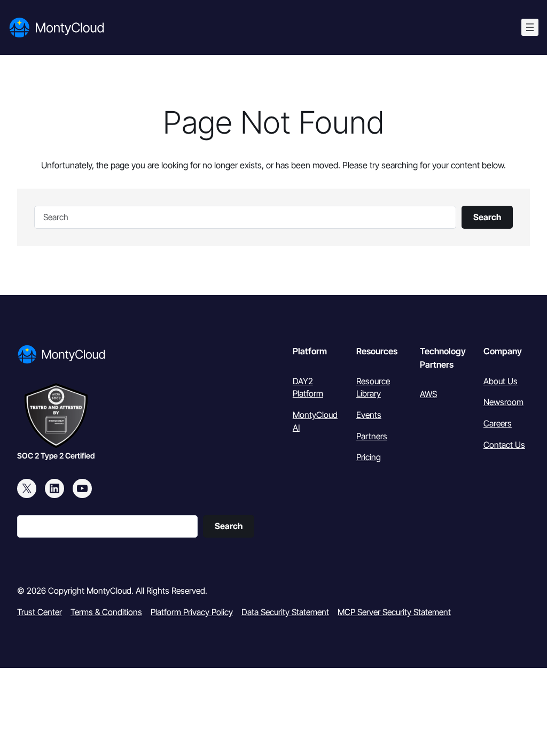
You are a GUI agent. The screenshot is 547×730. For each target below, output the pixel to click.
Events (368, 415)
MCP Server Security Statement (394, 612)
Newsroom (503, 402)
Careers (497, 423)
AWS (428, 394)
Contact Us (504, 445)
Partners (371, 436)
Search (487, 217)
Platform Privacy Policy (192, 612)
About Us (500, 381)
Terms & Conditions (106, 612)
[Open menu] (529, 27)
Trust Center (39, 612)
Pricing (368, 457)
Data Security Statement (285, 612)
